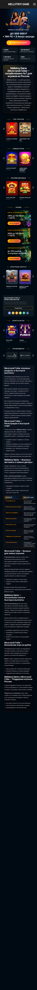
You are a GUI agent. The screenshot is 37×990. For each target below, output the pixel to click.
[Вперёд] (32, 128)
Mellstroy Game (18, 4)
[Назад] (4, 128)
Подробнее (18, 308)
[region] (18, 133)
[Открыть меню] (34, 4)
